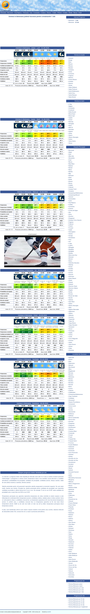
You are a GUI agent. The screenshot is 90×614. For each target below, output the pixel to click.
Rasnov (71, 83)
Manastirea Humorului (75, 477)
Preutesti (71, 509)
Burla (70, 386)
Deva (70, 214)
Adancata (71, 357)
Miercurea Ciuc (73, 255)
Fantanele (71, 433)
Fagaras (71, 75)
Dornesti (71, 421)
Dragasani (71, 218)
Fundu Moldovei (73, 444)
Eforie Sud (72, 116)
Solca (70, 536)
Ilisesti (70, 468)
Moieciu (71, 77)
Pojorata (71, 507)
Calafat (71, 185)
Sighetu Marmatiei (74, 309)
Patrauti (71, 501)
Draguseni (71, 425)
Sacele (71, 297)
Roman (71, 294)
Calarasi (71, 187)
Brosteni (71, 382)
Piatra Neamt (72, 278)
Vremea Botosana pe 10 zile (76, 599)
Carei (70, 200)
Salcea (71, 520)
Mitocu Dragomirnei (74, 483)
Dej (70, 212)
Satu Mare (72, 301)
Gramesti (71, 448)
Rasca (70, 516)
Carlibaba (71, 398)
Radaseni (71, 512)
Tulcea (70, 334)
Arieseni (71, 58)
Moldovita (71, 489)
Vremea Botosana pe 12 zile (76, 601)
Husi (70, 239)
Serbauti (71, 528)
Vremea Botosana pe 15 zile (76, 605)
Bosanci (71, 375)
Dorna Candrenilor (74, 417)
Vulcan (70, 346)
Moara (70, 485)
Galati (54, 12)
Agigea (71, 106)
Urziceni (71, 340)
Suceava (71, 317)
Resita (70, 292)
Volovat (71, 571)
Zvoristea (71, 576)
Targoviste (71, 319)
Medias (71, 253)
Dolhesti (71, 415)
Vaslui (70, 342)
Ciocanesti (72, 400)
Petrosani (71, 276)
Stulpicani (71, 542)
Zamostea (71, 575)
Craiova (43, 12)
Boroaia (71, 373)
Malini (70, 476)
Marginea (71, 479)
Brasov (49, 12)
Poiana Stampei (73, 503)
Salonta (71, 299)
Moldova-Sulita (73, 487)
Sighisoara (72, 311)
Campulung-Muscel (74, 195)
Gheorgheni (72, 231)
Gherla (71, 233)
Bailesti (71, 165)
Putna (70, 510)
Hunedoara (72, 237)
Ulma (70, 551)
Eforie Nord (72, 114)
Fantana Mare (73, 431)
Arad (80, 12)
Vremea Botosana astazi (75, 584)
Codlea (71, 204)
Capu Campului (73, 396)
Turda (70, 336)
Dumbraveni (72, 427)
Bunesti (71, 384)
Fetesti (71, 226)
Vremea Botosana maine (75, 586)
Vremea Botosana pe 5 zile (76, 590)
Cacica (71, 388)
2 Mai (70, 104)
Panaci (71, 497)
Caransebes (72, 198)
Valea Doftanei (73, 87)
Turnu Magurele (73, 338)
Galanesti (71, 446)
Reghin (71, 290)
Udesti (70, 549)
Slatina (71, 313)
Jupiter (71, 117)
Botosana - (73, 20)
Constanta (37, 12)
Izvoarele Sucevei (74, 472)
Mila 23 (71, 127)
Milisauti (71, 481)
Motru (70, 261)
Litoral (70, 119)
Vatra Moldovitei (73, 561)
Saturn (70, 135)
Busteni (71, 68)
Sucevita (71, 545)
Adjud (70, 152)
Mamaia (71, 121)
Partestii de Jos (73, 499)
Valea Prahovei (73, 89)
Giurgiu (71, 235)
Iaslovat (71, 466)
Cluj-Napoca (18, 12)
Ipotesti (71, 470)
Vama (70, 557)
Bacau (75, 12)
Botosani (71, 175)
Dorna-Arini (72, 419)
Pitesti (70, 280)
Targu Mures (72, 323)
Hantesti (71, 454)
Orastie (71, 270)
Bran (70, 62)
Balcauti (71, 365)
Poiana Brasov (73, 79)
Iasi (31, 12)
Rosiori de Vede (73, 296)
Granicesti (71, 450)
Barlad (70, 167)
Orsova (71, 272)
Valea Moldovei (73, 555)
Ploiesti (59, 12)
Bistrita (71, 171)
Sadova (71, 518)
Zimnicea (71, 350)
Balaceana (72, 363)
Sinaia (70, 85)
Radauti (71, 284)
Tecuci (70, 329)
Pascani (71, 274)
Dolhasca (71, 413)
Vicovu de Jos (72, 565)
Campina (71, 69)
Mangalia (71, 123)
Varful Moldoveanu (74, 91)
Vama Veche (72, 141)
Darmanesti (72, 411)
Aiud (70, 154)
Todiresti (71, 547)
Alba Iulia (71, 156)
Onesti (70, 266)
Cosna (70, 408)
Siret (70, 532)
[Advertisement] (32, 31)
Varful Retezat (73, 95)
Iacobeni (71, 464)
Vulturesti (71, 573)
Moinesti (71, 257)
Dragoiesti (71, 423)
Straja (70, 538)
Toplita (70, 332)
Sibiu (70, 307)
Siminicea (71, 530)
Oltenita (71, 264)
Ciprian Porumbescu (74, 402)
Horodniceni (72, 462)
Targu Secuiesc (73, 325)
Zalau (70, 348)
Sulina (70, 139)
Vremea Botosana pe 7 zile (76, 591)
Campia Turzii (72, 189)
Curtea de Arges (73, 210)
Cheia (70, 71)
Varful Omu (72, 93)
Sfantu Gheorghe (73, 137)
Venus (70, 143)
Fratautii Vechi (73, 441)
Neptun (71, 131)
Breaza (71, 66)
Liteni (70, 474)
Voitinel (71, 569)
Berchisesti (72, 367)
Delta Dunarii (72, 112)
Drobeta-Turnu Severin (75, 220)
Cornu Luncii (72, 406)
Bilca (70, 369)
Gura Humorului (73, 452)
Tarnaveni (71, 327)
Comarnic (71, 73)
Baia (70, 361)
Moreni (71, 259)
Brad (70, 177)
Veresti (71, 563)
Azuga (70, 60)
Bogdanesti (72, 371)
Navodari (71, 129)
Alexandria (72, 158)
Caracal (71, 197)
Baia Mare (71, 164)
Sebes (70, 303)
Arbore (70, 359)
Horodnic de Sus (73, 460)
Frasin (70, 437)
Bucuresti (10, 12)
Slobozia (71, 315)
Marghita (71, 249)
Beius (70, 169)
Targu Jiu (71, 321)
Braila (70, 12)
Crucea (71, 410)
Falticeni (71, 224)
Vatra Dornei (72, 97)
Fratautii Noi (72, 439)
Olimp (70, 133)
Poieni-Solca (72, 505)
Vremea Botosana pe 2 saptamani (78, 606)
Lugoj (70, 243)
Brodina (71, 380)
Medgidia (71, 251)
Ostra (70, 493)
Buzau (70, 183)
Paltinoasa (72, 495)
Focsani (71, 228)
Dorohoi (71, 216)
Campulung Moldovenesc (76, 193)
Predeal (71, 81)
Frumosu (71, 443)
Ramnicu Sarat (73, 286)
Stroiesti (71, 540)
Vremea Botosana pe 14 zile (76, 603)
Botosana (71, 377)
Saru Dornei (72, 522)
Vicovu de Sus (73, 567)
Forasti (71, 435)
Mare (70, 125)
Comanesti (72, 404)
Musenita (71, 491)
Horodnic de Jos (73, 458)
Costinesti (71, 110)
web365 (49, 612)
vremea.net (6, 10)
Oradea (65, 12)
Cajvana (71, 390)
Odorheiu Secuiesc (74, 263)
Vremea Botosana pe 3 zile (76, 588)
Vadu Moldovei (73, 553)
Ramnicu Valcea (73, 288)
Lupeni (71, 245)
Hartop (71, 456)
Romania (3, 12)
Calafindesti (72, 392)
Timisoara (26, 12)
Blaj (70, 173)
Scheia (71, 526)
